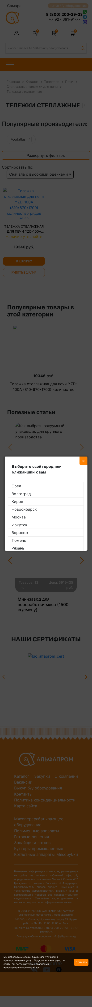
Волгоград (21, 493)
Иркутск (19, 524)
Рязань (18, 548)
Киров (17, 501)
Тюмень (19, 540)
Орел (16, 486)
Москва (19, 517)
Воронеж (20, 532)
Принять (81, 962)
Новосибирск (24, 509)
